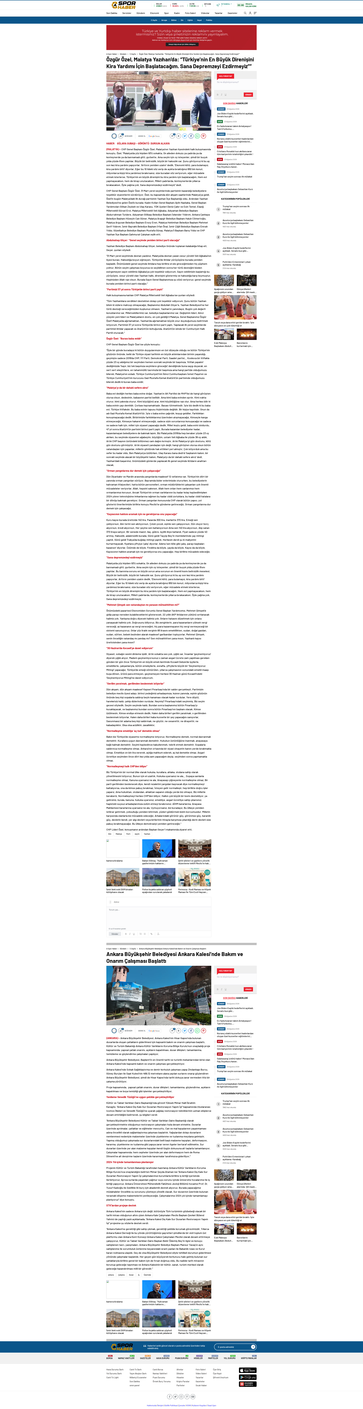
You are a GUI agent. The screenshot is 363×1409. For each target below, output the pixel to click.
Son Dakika (111, 13)
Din (182, 20)
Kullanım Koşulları (199, 1405)
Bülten (174, 20)
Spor (166, 13)
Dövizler (180, 1373)
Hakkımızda (151, 1405)
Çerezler (182, 1405)
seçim (137, 834)
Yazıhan (147, 834)
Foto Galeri (190, 13)
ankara (111, 1275)
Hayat (199, 20)
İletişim (160, 1405)
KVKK (188, 1405)
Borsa (109, 1357)
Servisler (126, 13)
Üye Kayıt (217, 1373)
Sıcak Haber (201, 1385)
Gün (109, 834)
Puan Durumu (181, 1357)
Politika (209, 20)
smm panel (135, 1385)
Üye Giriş (217, 1369)
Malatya (119, 834)
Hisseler (198, 1357)
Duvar (131, 1275)
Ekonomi (154, 13)
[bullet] (145, 934)
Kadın (177, 13)
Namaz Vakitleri (126, 1357)
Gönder (115, 934)
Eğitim (190, 20)
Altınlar (180, 1369)
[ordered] (141, 934)
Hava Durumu (162, 1357)
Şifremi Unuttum (220, 1377)
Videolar (205, 13)
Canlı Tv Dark (136, 1369)
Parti (128, 834)
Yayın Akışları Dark (138, 1373)
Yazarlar (218, 13)
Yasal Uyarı (212, 1405)
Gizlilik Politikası (170, 1405)
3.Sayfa (154, 20)
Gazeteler (232, 13)
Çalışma (121, 1275)
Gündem (141, 13)
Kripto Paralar (249, 1357)
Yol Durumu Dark (114, 1373)
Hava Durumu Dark (115, 1369)
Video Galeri (201, 1373)
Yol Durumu (230, 1357)
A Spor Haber (111, 54)
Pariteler (213, 1357)
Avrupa (164, 20)
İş (138, 1275)
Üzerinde (147, 1275)
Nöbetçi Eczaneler (138, 1377)
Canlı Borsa (158, 1369)
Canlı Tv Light (112, 1377)
